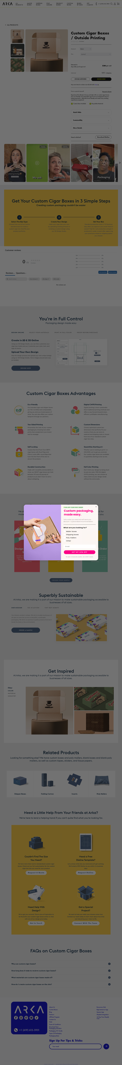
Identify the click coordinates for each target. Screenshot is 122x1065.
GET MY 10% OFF (79, 552)
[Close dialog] (96, 507)
